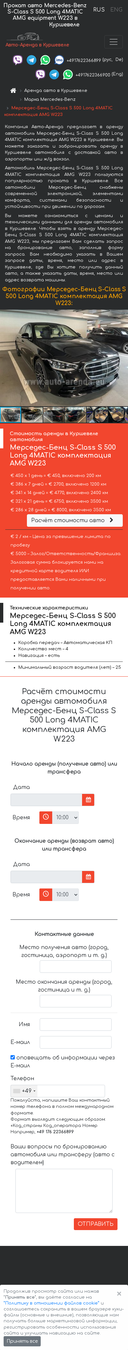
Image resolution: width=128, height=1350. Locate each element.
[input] (46, 800)
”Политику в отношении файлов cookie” (51, 1303)
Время (21, 818)
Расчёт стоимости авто (68, 520)
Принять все (22, 1341)
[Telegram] (31, 59)
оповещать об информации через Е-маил (63, 1062)
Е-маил (20, 1042)
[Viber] (17, 59)
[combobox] (24, 1091)
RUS (99, 10)
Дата (21, 787)
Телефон (22, 1079)
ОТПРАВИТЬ (96, 1224)
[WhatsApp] (45, 59)
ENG (116, 10)
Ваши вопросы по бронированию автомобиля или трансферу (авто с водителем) (63, 1155)
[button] (122, 358)
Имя (24, 1024)
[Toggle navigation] (113, 41)
